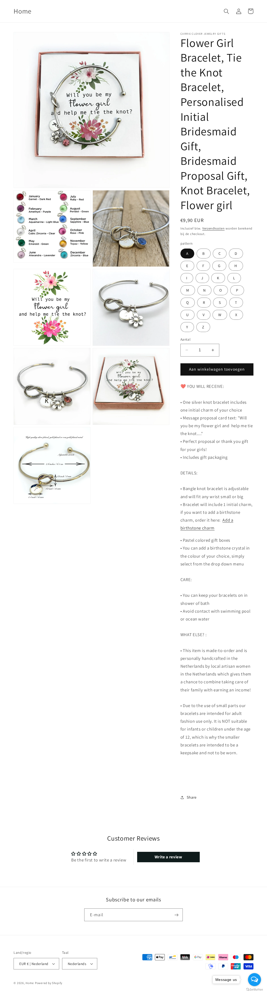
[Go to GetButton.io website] (254, 989)
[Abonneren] (177, 914)
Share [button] (192, 797)
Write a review (168, 857)
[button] (227, 11)
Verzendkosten (213, 228)
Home (30, 983)
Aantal (185, 339)
